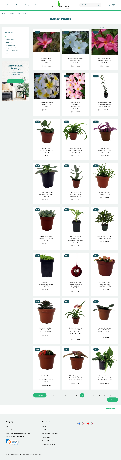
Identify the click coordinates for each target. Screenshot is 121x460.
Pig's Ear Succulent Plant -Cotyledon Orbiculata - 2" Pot (75, 194)
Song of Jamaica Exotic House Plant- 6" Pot (104, 237)
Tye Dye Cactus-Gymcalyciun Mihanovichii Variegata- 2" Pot (46, 378)
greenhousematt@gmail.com (20, 433)
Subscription (28, 4)
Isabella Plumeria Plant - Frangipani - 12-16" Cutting (75, 60)
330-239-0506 (17, 436)
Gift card (44, 426)
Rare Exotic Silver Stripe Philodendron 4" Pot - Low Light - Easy (105, 377)
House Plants (10, 39)
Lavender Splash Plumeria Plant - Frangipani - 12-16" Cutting (75, 105)
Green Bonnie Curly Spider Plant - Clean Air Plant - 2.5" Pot (75, 150)
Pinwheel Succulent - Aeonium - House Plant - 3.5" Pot (46, 194)
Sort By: (102, 28)
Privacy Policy (24, 454)
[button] (12, 442)
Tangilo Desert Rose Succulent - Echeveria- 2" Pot (46, 238)
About (18, 4)
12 (104, 395)
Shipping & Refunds (47, 440)
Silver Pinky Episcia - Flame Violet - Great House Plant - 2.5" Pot (75, 377)
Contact (38, 4)
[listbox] (111, 28)
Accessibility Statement (49, 444)
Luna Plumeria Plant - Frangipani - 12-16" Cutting (46, 104)
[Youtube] (88, 423)
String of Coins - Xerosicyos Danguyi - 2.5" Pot (46, 150)
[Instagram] (83, 423)
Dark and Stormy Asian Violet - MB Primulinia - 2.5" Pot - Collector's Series (105, 331)
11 (99, 395)
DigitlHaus (38, 454)
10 (93, 395)
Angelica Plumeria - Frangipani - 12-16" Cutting (46, 60)
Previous (40, 395)
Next (112, 399)
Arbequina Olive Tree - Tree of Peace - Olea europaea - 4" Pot (105, 104)
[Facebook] (79, 423)
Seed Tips (45, 430)
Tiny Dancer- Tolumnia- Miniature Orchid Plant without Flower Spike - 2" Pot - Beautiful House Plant (75, 332)
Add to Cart (46, 42)
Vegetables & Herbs (12, 48)
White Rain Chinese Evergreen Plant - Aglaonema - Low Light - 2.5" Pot (75, 239)
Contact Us (9, 430)
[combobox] (90, 5)
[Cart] (113, 5)
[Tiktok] (92, 423)
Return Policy (46, 437)
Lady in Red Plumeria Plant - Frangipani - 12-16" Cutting (104, 60)
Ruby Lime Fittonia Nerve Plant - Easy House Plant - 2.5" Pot (104, 284)
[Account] (109, 5)
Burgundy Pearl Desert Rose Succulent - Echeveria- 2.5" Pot (46, 330)
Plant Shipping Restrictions (50, 433)
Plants (7, 37)
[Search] (98, 5)
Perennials (9, 42)
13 (110, 395)
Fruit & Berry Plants (12, 50)
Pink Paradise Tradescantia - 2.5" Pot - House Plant (105, 150)
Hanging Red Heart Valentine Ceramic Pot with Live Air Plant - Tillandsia (75, 285)
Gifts (7, 53)
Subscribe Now (15, 81)
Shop (9, 4)
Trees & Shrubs (10, 45)
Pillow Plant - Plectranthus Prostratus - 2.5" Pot (46, 284)
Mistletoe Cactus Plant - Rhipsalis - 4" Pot (104, 193)
